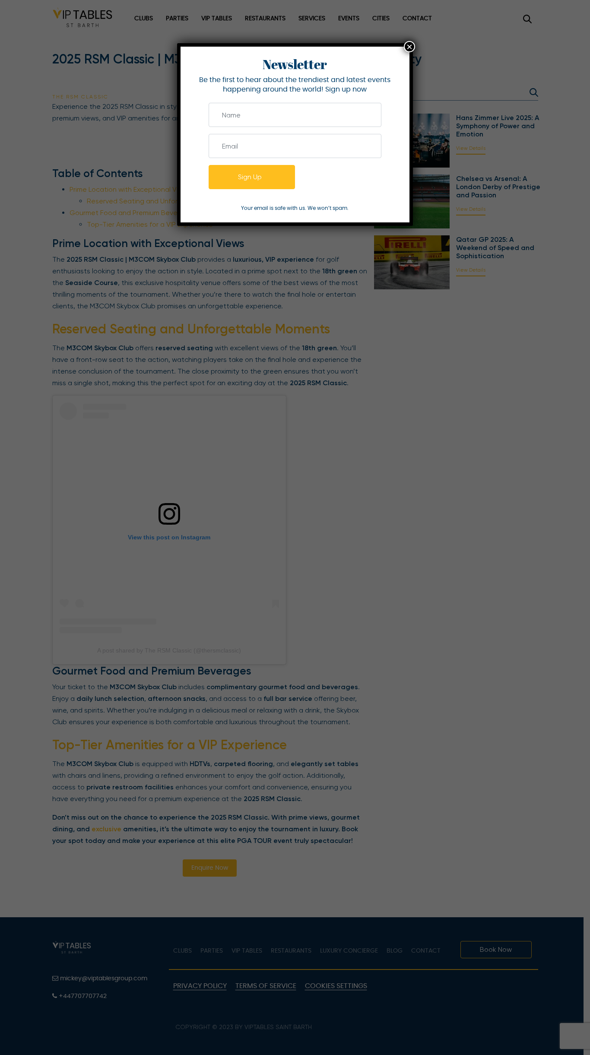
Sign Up (250, 177)
